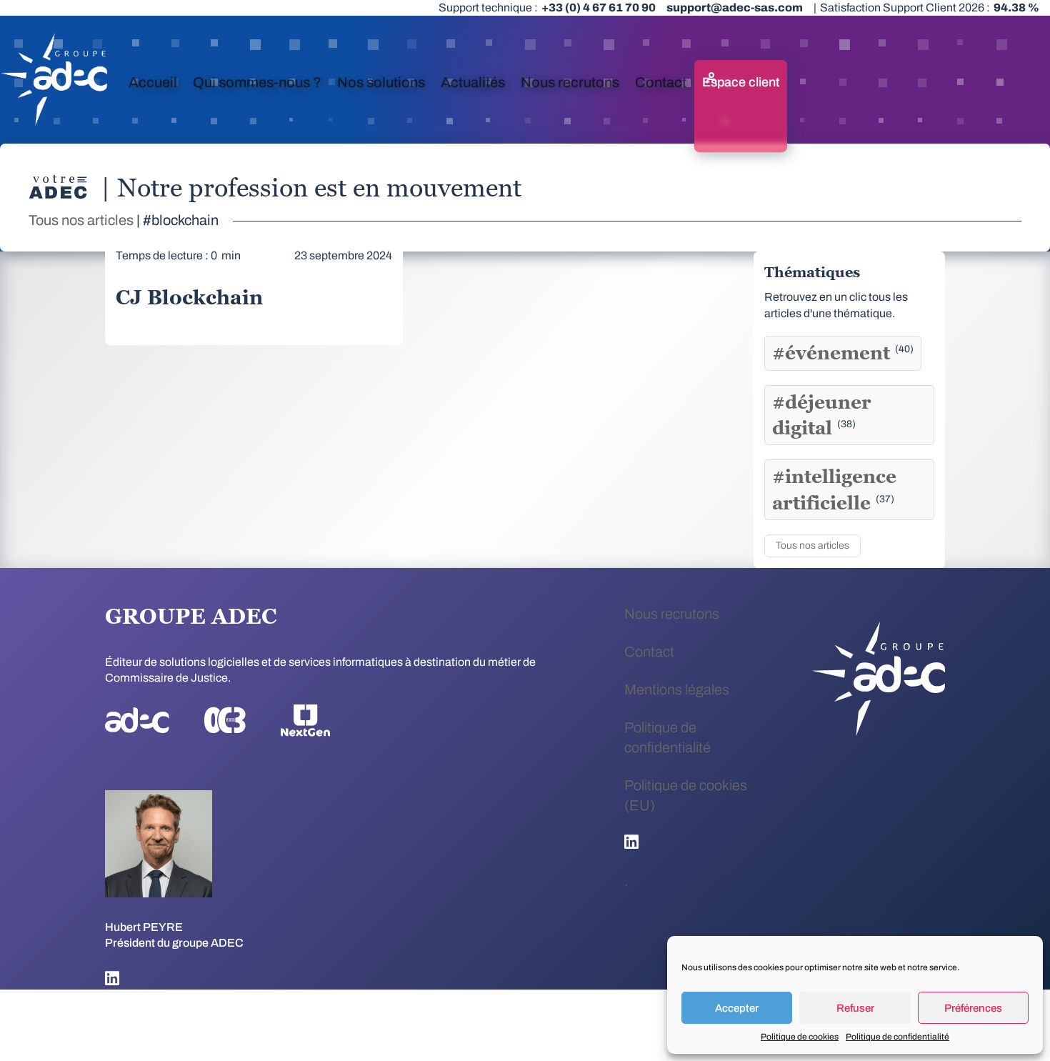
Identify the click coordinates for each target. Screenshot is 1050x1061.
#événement (843, 353)
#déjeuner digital (821, 415)
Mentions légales (676, 689)
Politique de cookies (800, 1037)
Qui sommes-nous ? (257, 82)
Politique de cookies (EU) (685, 795)
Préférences (973, 1008)
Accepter (737, 1008)
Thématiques (812, 272)
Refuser (855, 1008)
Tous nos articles (81, 220)
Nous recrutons (570, 82)
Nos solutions (381, 82)
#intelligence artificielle (834, 489)
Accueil (153, 82)
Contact (660, 82)
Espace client (740, 82)
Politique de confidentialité (897, 1037)
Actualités (473, 82)
